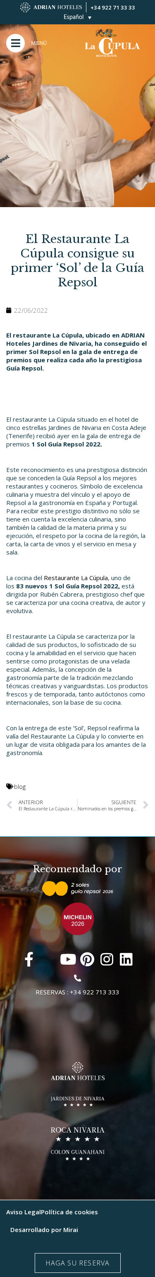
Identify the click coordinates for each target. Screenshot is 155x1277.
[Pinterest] (87, 959)
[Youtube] (68, 959)
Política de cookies (69, 1212)
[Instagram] (107, 959)
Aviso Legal (23, 1212)
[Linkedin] (126, 959)
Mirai (70, 1229)
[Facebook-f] (29, 959)
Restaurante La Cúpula (76, 578)
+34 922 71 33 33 (113, 7)
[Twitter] (48, 959)
